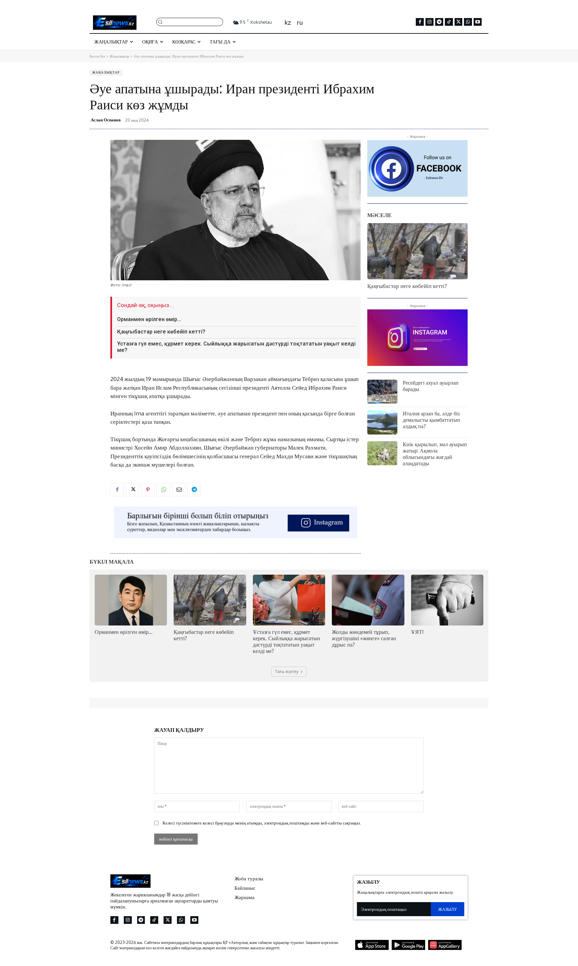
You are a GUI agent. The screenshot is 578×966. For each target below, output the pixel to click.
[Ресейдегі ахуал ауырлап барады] (382, 392)
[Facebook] (420, 22)
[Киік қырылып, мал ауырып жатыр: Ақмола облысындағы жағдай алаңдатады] (382, 453)
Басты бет (97, 56)
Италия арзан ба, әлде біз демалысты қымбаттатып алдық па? (431, 419)
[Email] (178, 489)
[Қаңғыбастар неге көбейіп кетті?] (417, 251)
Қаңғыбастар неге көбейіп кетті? (161, 331)
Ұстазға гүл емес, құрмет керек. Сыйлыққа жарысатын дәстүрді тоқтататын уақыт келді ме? (236, 347)
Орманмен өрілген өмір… (149, 319)
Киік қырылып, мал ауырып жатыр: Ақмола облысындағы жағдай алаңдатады (435, 454)
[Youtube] (478, 22)
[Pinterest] (148, 489)
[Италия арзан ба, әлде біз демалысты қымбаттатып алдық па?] (382, 422)
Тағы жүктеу (286, 671)
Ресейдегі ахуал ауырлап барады (431, 385)
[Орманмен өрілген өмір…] (131, 600)
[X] (459, 22)
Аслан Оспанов (106, 119)
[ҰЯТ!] (447, 600)
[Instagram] (429, 22)
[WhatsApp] (468, 22)
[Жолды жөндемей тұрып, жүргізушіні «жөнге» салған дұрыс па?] (368, 600)
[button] (190, 21)
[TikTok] (449, 22)
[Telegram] (439, 22)
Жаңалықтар (119, 56)
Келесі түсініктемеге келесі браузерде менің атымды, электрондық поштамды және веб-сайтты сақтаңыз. (262, 823)
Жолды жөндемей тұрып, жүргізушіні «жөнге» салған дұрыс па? (364, 638)
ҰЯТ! (417, 632)
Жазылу (447, 909)
